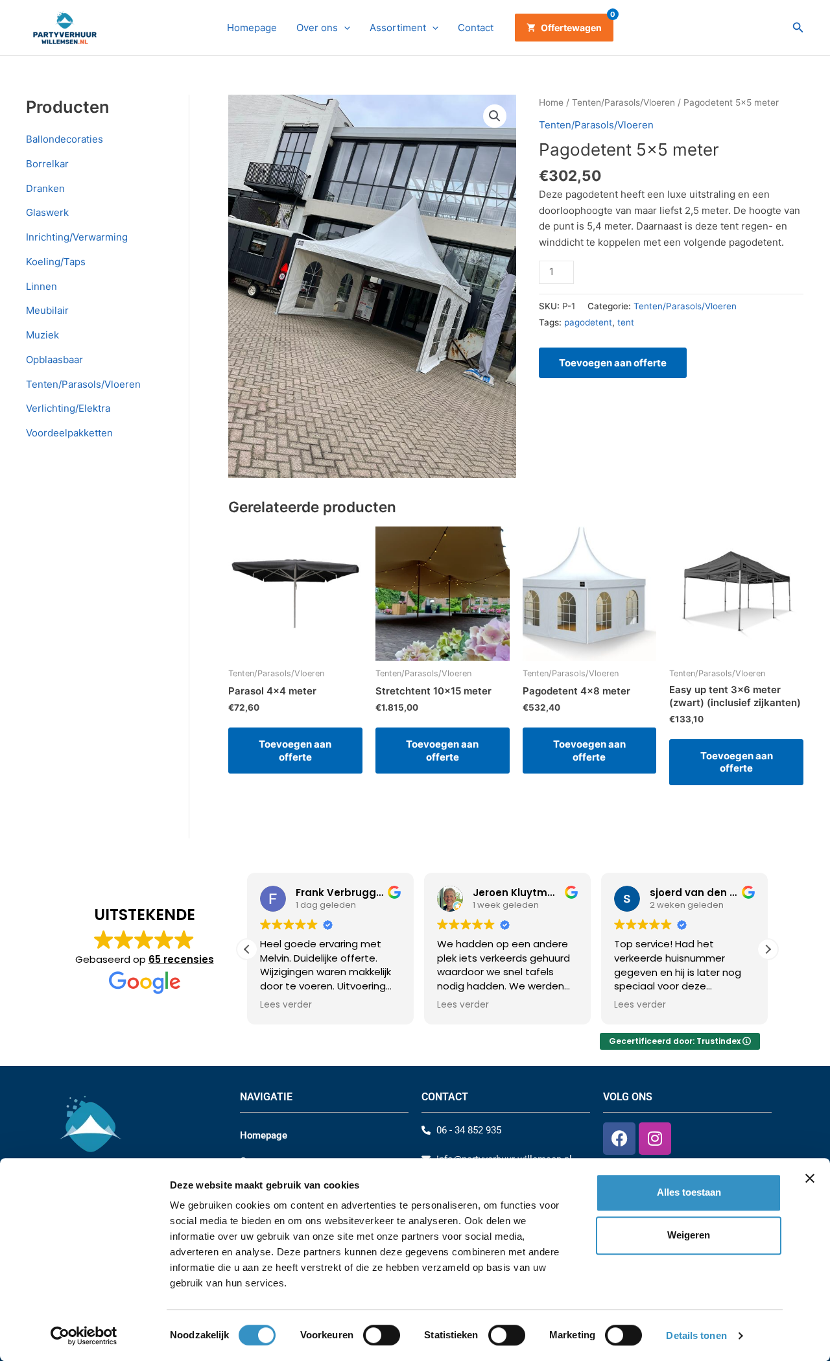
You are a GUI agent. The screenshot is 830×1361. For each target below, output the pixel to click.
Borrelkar (47, 164)
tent (625, 322)
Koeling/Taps (56, 261)
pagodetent (588, 322)
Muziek (42, 335)
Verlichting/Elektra (68, 408)
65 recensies (181, 959)
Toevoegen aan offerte (613, 363)
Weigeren (688, 1235)
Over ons (317, 27)
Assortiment (398, 27)
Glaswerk (47, 212)
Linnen (41, 286)
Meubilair (47, 310)
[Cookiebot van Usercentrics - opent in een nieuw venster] (84, 1335)
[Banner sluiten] (809, 1178)
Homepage (252, 27)
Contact (475, 27)
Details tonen (696, 1335)
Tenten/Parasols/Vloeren (83, 384)
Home (551, 102)
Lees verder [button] (286, 1005)
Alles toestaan (689, 1192)
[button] (344, 28)
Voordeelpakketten (69, 433)
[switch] (381, 1335)
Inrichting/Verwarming (77, 237)
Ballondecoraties (64, 139)
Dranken (45, 188)
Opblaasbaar (54, 359)
